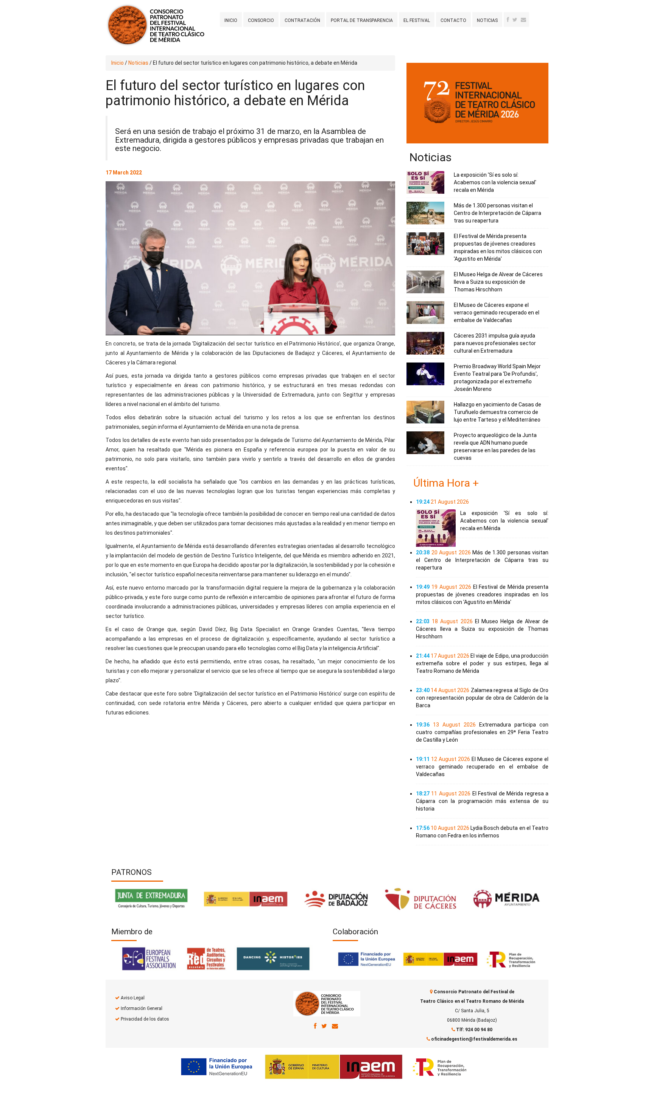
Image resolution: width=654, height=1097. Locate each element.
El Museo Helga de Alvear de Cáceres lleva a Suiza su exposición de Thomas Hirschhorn (498, 282)
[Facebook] (508, 20)
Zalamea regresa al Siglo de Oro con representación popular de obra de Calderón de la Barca (482, 697)
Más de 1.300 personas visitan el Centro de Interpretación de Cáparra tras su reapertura (497, 213)
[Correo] (335, 1026)
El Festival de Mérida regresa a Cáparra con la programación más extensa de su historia (482, 801)
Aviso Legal (133, 998)
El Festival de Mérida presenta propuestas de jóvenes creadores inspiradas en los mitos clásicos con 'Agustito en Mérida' (482, 594)
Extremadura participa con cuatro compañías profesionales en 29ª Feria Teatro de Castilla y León (482, 732)
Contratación (302, 20)
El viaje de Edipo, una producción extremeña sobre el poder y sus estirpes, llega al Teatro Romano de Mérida (482, 663)
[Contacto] (523, 20)
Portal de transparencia (362, 20)
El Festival (416, 20)
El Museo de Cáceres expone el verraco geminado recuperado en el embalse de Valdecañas (496, 312)
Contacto (453, 20)
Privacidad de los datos (145, 1019)
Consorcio (261, 20)
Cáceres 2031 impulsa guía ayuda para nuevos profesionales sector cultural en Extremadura (495, 343)
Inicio (230, 20)
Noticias (487, 20)
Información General (141, 1008)
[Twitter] (514, 20)
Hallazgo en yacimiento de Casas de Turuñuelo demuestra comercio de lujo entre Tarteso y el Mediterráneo (497, 412)
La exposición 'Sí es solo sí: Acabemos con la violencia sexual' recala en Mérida (495, 182)
